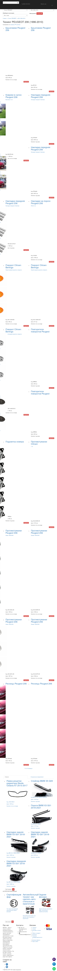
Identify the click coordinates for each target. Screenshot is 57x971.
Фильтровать (33, 13)
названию (12, 24)
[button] (43, 3)
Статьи (33, 929)
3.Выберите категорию (8, 13)
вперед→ (31, 768)
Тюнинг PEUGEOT (12, 18)
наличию (18, 24)
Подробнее (51, 91)
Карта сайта (35, 941)
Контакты (34, 934)
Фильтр (39, 13)
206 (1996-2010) (21, 18)
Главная (5, 18)
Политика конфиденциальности (37, 936)
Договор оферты (36, 940)
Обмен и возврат (36, 933)
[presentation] (33, 60)
